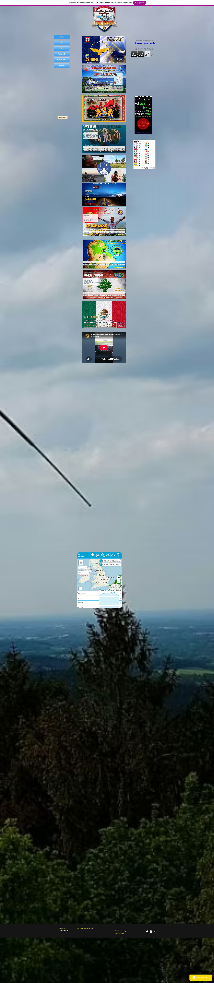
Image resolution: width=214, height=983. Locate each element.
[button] (62, 43)
